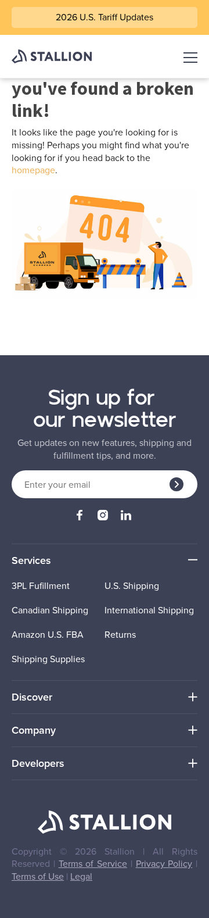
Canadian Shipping (50, 610)
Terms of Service (93, 863)
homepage (33, 169)
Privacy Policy (164, 863)
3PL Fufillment (41, 586)
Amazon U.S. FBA (48, 634)
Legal (81, 876)
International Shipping (149, 610)
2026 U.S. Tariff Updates (104, 16)
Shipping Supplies (48, 659)
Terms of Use (38, 876)
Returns (120, 634)
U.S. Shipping (132, 586)
